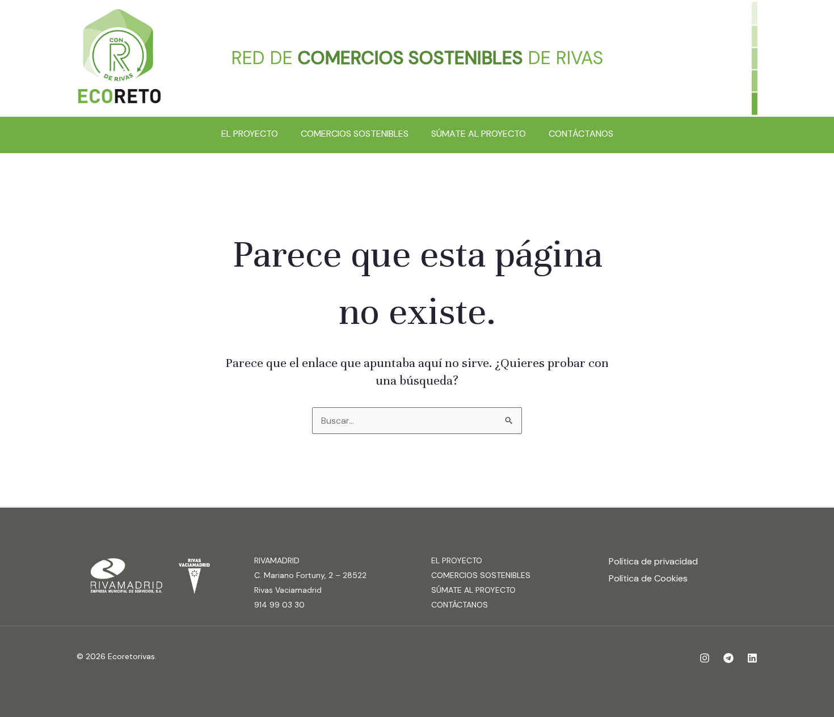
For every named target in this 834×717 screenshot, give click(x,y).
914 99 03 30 (279, 605)
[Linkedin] (752, 658)
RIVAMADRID (277, 560)
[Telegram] (728, 658)
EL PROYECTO (249, 134)
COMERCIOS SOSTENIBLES (354, 134)
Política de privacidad (653, 561)
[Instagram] (705, 658)
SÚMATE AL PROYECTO (478, 134)
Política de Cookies (648, 578)
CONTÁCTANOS (581, 134)
